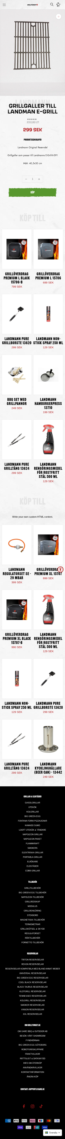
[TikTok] (41, 1106)
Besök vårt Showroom (32, 1036)
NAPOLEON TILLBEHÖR (32, 897)
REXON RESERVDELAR (32, 964)
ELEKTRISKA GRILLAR (32, 852)
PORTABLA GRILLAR (32, 857)
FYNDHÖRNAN (32, 1040)
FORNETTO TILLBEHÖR (32, 942)
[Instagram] (32, 1106)
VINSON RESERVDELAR (32, 1009)
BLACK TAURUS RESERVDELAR (32, 987)
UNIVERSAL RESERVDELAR (32, 973)
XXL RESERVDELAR (32, 1014)
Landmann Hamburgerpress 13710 (48, 404)
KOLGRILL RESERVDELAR (32, 1000)
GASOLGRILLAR (32, 803)
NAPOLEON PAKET (33, 839)
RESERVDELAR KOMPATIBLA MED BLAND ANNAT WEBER (32, 969)
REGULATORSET (33, 933)
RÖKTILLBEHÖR (32, 938)
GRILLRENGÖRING (32, 911)
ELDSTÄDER (32, 866)
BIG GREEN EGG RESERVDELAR (32, 978)
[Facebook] (24, 1106)
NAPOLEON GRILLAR (32, 834)
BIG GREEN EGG (32, 816)
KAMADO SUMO (32, 825)
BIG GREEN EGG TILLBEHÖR (32, 892)
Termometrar (32, 924)
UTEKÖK (32, 807)
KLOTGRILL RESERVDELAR (33, 991)
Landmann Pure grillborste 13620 (17, 341)
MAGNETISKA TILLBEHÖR (32, 920)
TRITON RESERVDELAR (32, 960)
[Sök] (52, 5)
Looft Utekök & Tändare (32, 830)
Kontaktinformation (32, 1072)
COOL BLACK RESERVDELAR (32, 982)
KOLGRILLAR (32, 812)
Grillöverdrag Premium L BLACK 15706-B (17, 278)
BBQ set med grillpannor (17, 402)
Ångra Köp (32, 1077)
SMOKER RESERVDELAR (32, 1005)
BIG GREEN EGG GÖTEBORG (33, 1045)
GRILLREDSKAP (32, 902)
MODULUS (32, 906)
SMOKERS (32, 848)
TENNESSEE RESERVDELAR (32, 996)
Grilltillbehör (32, 888)
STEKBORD (32, 915)
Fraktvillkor (32, 1054)
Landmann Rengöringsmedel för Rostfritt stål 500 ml (48, 471)
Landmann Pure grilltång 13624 (16, 467)
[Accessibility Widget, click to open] (60, 569)
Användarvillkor (32, 1067)
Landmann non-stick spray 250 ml (48, 341)
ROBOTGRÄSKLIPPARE (32, 1049)
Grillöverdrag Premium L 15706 (48, 276)
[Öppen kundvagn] (59, 4)
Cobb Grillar (32, 871)
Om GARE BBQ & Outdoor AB (32, 1031)
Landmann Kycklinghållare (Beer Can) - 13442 (48, 768)
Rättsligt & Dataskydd (32, 1058)
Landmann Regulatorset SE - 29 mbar (17, 574)
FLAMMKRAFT (32, 843)
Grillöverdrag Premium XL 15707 (48, 572)
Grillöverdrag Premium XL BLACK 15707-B (17, 639)
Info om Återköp (32, 1063)
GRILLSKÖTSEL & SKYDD (32, 929)
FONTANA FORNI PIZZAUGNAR (32, 821)
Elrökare (32, 862)
